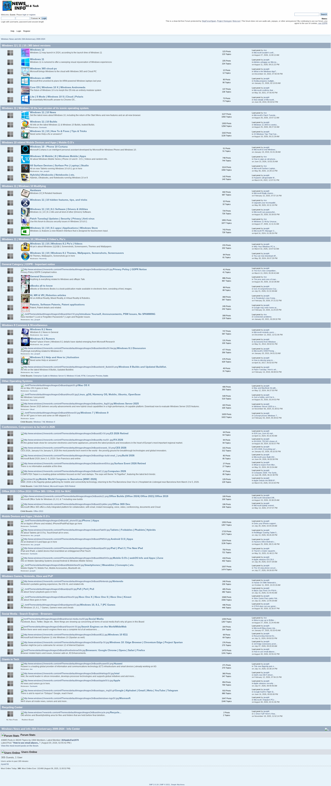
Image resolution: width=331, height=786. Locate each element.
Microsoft (125, 698)
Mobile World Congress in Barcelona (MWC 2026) (68, 479)
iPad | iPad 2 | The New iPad (126, 548)
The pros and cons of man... (265, 279)
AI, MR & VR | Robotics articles (48, 295)
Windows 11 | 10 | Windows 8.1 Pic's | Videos (56, 243)
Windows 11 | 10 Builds (43, 121)
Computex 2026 (117, 471)
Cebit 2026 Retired (41, 486)
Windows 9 (50, 422)
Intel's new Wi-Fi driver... (264, 675)
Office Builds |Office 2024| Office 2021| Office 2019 (138, 496)
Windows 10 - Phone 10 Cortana (49, 146)
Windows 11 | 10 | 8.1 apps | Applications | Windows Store (64, 228)
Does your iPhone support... (265, 523)
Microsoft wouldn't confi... (264, 53)
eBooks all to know (41, 285)
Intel (116, 673)
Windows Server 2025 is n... (265, 406)
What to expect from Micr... (265, 465)
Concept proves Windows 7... (266, 416)
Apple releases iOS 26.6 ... (265, 559)
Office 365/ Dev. (121, 504)
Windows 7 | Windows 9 (94, 412)
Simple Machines (177, 784)
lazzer (46, 335)
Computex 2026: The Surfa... (266, 473)
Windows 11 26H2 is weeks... (266, 125)
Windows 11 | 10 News (43, 112)
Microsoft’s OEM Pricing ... (265, 351)
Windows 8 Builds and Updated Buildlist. (142, 367)
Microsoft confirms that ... (264, 90)
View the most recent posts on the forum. (20, 746)
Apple (116, 680)
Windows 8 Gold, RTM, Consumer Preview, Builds (87, 376)
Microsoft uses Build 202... (265, 457)
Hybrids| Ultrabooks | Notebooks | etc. (52, 175)
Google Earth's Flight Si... (264, 692)
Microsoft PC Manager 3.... (265, 231)
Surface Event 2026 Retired (130, 463)
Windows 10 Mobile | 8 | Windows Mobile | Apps (58, 156)
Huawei (118, 663)
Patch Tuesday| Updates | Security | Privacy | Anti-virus (62, 218)
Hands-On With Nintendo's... (266, 583)
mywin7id (5, 764)
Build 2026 (128, 455)
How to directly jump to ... (264, 360)
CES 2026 (120, 447)
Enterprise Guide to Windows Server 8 (49, 376)
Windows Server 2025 (126, 403)
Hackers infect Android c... (265, 542)
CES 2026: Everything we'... (265, 449)
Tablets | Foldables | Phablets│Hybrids (133, 530)
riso (265, 50)
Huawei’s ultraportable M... (265, 178)
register (32, 15)
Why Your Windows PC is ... (265, 246)
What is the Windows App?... (265, 71)
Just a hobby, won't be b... (264, 397)
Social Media (96, 619)
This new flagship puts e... (264, 666)
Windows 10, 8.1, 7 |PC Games (97, 604)
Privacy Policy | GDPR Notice (130, 269)
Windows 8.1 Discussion (131, 348)
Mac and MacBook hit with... (265, 388)
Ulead (32, 409)
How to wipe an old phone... (265, 159)
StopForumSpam (209, 21)
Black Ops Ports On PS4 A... (266, 591)
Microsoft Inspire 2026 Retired (62, 486)
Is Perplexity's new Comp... (265, 298)
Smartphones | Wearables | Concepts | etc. (109, 565)
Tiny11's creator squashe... (265, 551)
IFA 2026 (118, 440)
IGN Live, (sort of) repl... (264, 433)
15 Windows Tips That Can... (266, 134)
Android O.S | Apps (122, 539)
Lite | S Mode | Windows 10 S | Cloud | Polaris (56, 96)
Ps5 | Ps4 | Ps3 (85, 589)
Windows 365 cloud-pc (43, 68)
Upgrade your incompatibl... (265, 203)
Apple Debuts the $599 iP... (265, 480)
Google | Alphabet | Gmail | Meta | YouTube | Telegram (146, 690)
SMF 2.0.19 (153, 784)
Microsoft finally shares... (264, 193)
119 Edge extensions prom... (266, 644)
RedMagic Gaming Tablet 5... (266, 533)
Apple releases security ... (264, 683)
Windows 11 (37, 59)
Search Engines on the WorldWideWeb (104, 626)
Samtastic (43, 127)
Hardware (35, 190)
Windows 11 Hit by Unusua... (266, 221)
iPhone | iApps (90, 520)
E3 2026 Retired (119, 433)
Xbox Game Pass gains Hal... (266, 598)
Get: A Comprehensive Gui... (266, 289)
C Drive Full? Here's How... (265, 714)
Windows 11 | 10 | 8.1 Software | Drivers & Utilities (59, 209)
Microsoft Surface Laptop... (265, 168)
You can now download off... (265, 256)
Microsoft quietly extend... (264, 505)
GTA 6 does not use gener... (265, 606)
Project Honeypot (224, 21)
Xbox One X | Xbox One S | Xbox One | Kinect (104, 597)
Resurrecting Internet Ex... (265, 636)
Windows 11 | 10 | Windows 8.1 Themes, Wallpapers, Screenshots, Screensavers (77, 253)
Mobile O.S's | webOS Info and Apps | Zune (138, 558)
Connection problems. (263, 317)
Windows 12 (37, 49)
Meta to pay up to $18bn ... (265, 620)
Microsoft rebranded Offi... (265, 498)
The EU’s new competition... (265, 271)
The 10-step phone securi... (265, 568)
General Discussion (41, 276)
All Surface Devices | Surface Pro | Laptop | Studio (59, 165)
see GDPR (322, 23)
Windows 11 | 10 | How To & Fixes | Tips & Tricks (58, 131)
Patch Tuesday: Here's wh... (266, 370)
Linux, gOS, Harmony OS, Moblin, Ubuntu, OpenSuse (109, 394)
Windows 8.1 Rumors (42, 338)
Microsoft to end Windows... (265, 150)
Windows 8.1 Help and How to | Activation (54, 357)
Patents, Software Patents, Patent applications (57, 304)
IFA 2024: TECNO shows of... (266, 441)
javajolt (266, 60)
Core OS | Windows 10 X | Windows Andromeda (57, 87)
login (24, 15)
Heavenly (43, 258)
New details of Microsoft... (264, 100)
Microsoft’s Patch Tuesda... (265, 115)
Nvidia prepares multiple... (264, 81)
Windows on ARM (40, 78)
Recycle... (115, 712)
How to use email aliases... (265, 652)
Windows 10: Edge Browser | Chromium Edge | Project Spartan (146, 642)
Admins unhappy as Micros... (266, 62)
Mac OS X (83, 385)
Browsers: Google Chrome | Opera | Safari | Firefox (115, 650)
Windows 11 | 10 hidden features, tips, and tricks (58, 200)
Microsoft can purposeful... (265, 212)
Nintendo (117, 581)
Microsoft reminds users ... (265, 332)
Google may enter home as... (266, 308)
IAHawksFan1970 (70, 740)
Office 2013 (38, 511)
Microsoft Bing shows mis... (265, 628)
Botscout (236, 21)
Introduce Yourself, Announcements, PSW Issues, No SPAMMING (117, 314)
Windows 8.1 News (41, 329)
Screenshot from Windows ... (266, 342)
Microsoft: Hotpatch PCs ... (265, 700)
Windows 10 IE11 (118, 634)
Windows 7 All (39, 422)
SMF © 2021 (165, 784)
